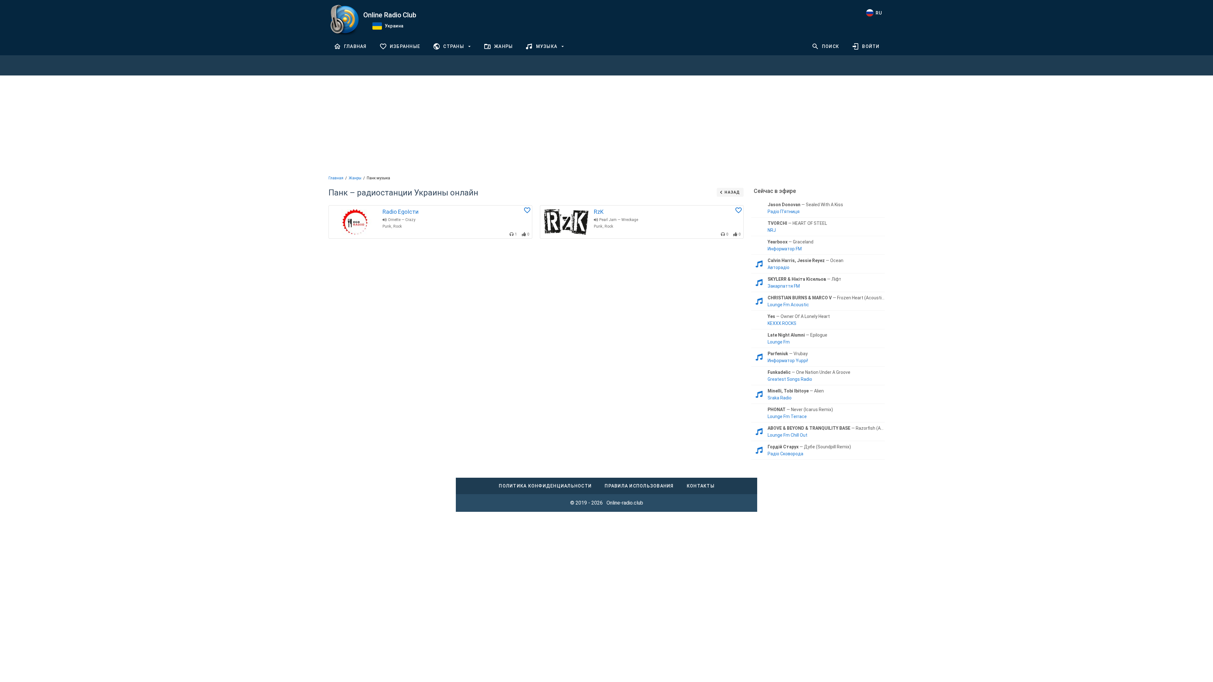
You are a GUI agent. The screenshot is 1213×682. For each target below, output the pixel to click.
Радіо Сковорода (785, 453)
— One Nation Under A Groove (809, 372)
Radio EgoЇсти (401, 212)
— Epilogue (797, 335)
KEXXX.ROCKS (782, 323)
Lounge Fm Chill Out (787, 435)
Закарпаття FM (784, 286)
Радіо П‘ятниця (784, 211)
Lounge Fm (779, 341)
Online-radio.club (624, 503)
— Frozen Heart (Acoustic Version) (826, 297)
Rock (397, 226)
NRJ (772, 230)
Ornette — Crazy (401, 220)
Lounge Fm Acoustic (788, 304)
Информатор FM (785, 248)
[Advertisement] (606, 125)
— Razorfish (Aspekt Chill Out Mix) (826, 428)
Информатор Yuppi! (788, 360)
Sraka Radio (780, 397)
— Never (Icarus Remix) (800, 409)
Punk (387, 226)
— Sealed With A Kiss (805, 204)
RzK (599, 212)
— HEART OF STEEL (797, 223)
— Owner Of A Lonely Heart (799, 316)
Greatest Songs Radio (790, 379)
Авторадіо (778, 267)
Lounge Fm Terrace (787, 416)
